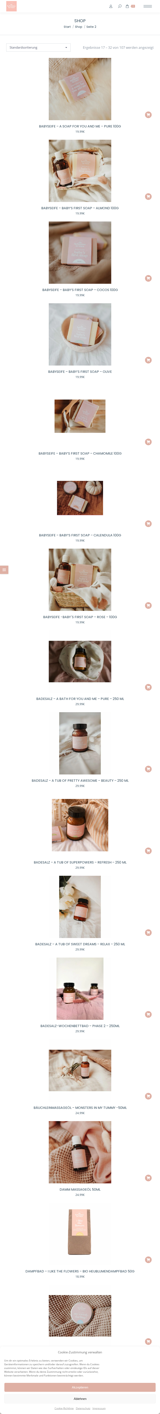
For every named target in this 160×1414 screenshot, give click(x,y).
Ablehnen (80, 1399)
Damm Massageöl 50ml (80, 1189)
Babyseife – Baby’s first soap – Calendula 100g (80, 535)
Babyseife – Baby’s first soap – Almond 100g (80, 208)
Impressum (99, 1408)
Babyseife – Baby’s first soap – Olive (80, 371)
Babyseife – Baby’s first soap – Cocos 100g (80, 289)
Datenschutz (83, 1408)
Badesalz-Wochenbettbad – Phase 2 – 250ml (80, 1026)
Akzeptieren (80, 1387)
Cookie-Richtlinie (64, 1408)
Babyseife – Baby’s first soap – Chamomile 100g (80, 453)
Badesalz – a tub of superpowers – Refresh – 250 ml (80, 862)
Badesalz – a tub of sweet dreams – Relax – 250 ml (80, 944)
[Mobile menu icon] (148, 6)
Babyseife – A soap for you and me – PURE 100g (80, 126)
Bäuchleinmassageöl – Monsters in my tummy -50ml (80, 1107)
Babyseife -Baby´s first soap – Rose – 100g (80, 617)
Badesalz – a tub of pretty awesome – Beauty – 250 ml (80, 780)
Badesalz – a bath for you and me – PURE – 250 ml (80, 698)
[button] (148, 114)
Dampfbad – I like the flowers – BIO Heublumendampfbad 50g (80, 1271)
